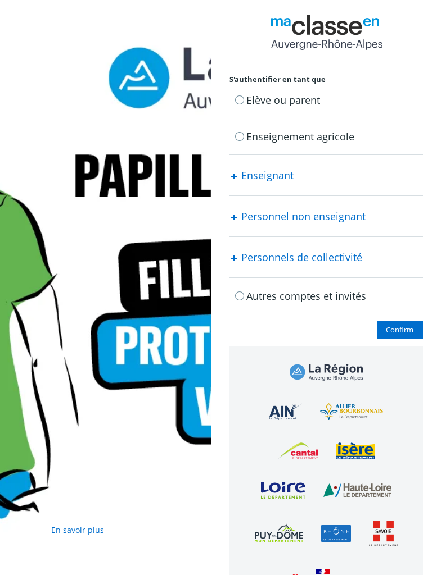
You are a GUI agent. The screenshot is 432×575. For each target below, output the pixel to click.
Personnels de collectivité (300, 257)
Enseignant (266, 175)
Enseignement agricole (300, 136)
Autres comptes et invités (306, 296)
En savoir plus (77, 529)
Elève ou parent (283, 100)
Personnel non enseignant (302, 216)
